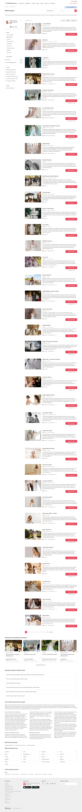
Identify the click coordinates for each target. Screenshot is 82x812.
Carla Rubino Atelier (47, 412)
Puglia (6, 754)
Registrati (75, 3)
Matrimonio (7, 6)
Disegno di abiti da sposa (11, 72)
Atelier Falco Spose (47, 430)
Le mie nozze (21, 3)
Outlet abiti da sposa (10, 88)
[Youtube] (53, 784)
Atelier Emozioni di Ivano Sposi (50, 341)
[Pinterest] (48, 784)
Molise (24, 761)
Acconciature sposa (23, 774)
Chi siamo (6, 797)
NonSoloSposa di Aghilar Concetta (51, 126)
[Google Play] (35, 788)
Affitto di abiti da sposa (10, 74)
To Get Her (45, 257)
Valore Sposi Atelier (47, 497)
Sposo (41, 3)
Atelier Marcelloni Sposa (48, 448)
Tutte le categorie (10, 34)
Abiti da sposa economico (20, 745)
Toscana (6, 756)
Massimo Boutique (47, 160)
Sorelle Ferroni (46, 563)
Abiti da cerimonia (10, 41)
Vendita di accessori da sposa (12, 76)
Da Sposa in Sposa (47, 464)
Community (52, 3)
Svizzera (6, 764)
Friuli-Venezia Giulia (45, 759)
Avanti (51, 632)
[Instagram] (50, 784)
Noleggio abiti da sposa (9, 745)
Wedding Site (7, 802)
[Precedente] (5, 651)
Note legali (7, 784)
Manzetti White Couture (48, 74)
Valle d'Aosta (62, 761)
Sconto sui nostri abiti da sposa (49, 654)
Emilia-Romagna (26, 754)
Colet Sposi (45, 57)
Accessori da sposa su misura (12, 78)
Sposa (38, 3)
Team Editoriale (7, 799)
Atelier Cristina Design (48, 208)
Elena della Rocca (46, 529)
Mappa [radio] (75, 20)
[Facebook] (43, 784)
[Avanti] (77, 651)
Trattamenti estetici (10, 48)
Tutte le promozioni (40, 665)
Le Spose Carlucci (46, 377)
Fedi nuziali (9, 52)
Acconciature (9, 43)
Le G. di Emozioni (46, 23)
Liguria (24, 759)
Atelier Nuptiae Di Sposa (48, 395)
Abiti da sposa (10, 37)
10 (47, 632)
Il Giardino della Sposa (48, 90)
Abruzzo (43, 756)
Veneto (43, 754)
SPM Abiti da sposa (47, 241)
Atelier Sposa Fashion (47, 547)
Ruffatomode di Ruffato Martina (50, 176)
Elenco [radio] (64, 20)
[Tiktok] (55, 784)
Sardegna (6, 759)
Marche (61, 756)
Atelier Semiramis (46, 275)
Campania (43, 751)
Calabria (24, 756)
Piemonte (62, 754)
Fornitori (33, 3)
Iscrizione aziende (8, 796)
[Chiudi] (21, 20)
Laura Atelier (45, 224)
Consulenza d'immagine (10, 80)
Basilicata (62, 759)
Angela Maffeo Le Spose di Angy (50, 291)
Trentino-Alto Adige (45, 761)
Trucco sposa (9, 45)
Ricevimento (27, 3)
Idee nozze (46, 3)
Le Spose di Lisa (46, 581)
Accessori (8, 39)
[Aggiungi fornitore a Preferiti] (39, 24)
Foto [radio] (69, 20)
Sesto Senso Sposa (47, 309)
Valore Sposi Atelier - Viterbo (49, 513)
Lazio (61, 751)
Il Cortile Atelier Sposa (48, 108)
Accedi (71, 3)
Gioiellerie (8, 50)
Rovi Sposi (45, 40)
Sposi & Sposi (45, 615)
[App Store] (27, 788)
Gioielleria (45, 774)
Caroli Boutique (46, 192)
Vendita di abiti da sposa (11, 69)
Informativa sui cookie (9, 789)
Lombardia (7, 751)
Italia (64, 783)
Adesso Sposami (46, 599)
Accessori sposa (8, 774)
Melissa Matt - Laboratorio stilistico (51, 359)
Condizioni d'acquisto (8, 786)
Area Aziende (74, 1)
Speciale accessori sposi (30, 654)
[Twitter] (45, 784)
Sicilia (24, 751)
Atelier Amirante (46, 325)
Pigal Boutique (46, 143)
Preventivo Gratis (71, 34)
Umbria (6, 761)
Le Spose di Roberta (47, 481)
